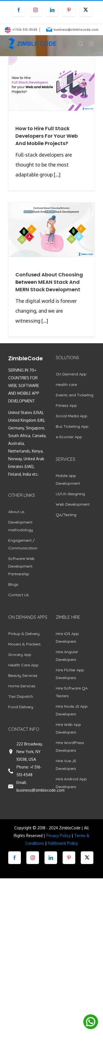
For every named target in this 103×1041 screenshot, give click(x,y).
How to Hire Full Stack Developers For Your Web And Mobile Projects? (46, 136)
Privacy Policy (58, 835)
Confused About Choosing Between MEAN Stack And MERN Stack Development (49, 282)
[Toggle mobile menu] (92, 44)
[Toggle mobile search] (80, 44)
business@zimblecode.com (76, 30)
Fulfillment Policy (63, 843)
